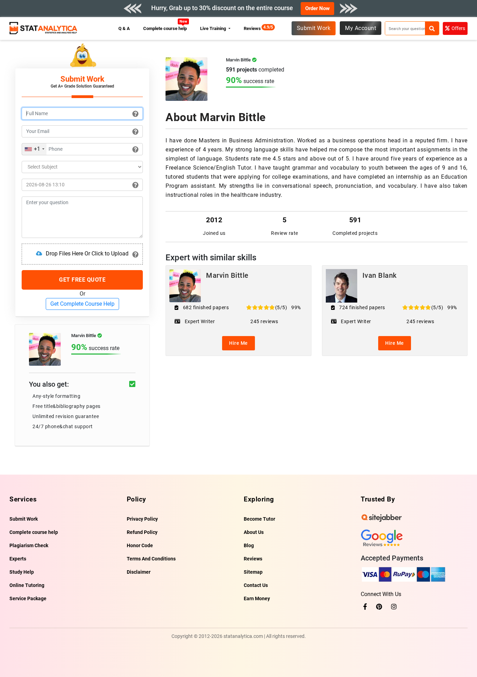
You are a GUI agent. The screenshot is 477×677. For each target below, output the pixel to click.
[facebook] (365, 606)
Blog (249, 545)
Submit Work (314, 28)
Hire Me (238, 343)
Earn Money (257, 598)
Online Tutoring (26, 585)
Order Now (317, 8)
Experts (17, 558)
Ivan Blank (379, 275)
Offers (458, 28)
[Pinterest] (379, 606)
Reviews (254, 28)
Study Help (21, 572)
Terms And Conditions (151, 558)
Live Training (213, 28)
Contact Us (256, 585)
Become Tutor (259, 519)
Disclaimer (139, 572)
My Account (360, 28)
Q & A (124, 28)
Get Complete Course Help (82, 303)
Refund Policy (142, 532)
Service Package (27, 598)
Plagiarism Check (28, 545)
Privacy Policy (142, 519)
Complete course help (165, 28)
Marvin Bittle (227, 275)
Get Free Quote (82, 279)
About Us (254, 532)
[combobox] (34, 149)
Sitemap (253, 572)
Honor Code (140, 545)
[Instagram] (394, 606)
